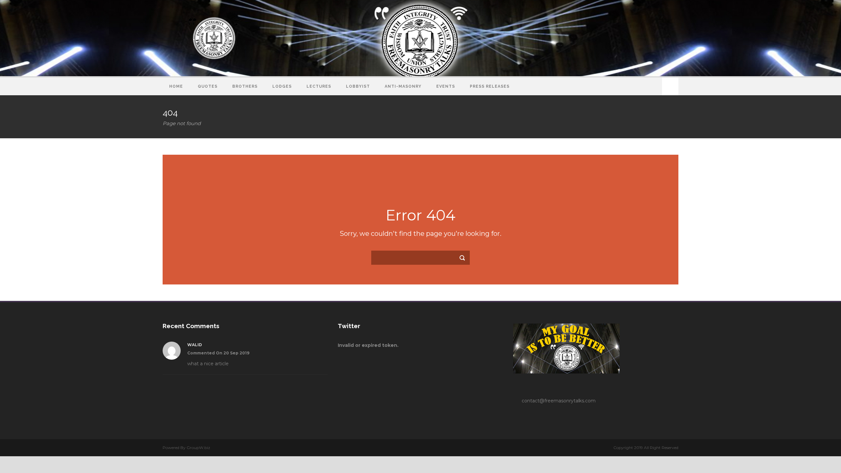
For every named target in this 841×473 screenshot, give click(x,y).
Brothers (245, 86)
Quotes (207, 86)
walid (194, 344)
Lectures (319, 86)
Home (176, 86)
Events (445, 86)
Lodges (282, 86)
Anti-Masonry (403, 86)
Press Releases (490, 86)
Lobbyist (358, 86)
